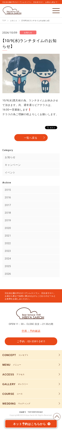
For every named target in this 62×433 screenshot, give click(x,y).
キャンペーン (13, 165)
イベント (10, 172)
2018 (8, 212)
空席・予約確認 (31, 331)
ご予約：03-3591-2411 (31, 341)
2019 (8, 220)
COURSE (12, 394)
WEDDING (16, 403)
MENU (11, 365)
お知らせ (10, 157)
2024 (8, 258)
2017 (8, 205)
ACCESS (13, 374)
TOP (56, 416)
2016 (8, 197)
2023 (8, 251)
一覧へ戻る (30, 138)
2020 (8, 228)
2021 (8, 235)
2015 (8, 190)
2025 (8, 266)
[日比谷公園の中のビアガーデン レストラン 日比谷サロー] (12, 10)
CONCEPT (15, 355)
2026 (8, 274)
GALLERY (15, 384)
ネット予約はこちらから (29, 424)
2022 (8, 243)
